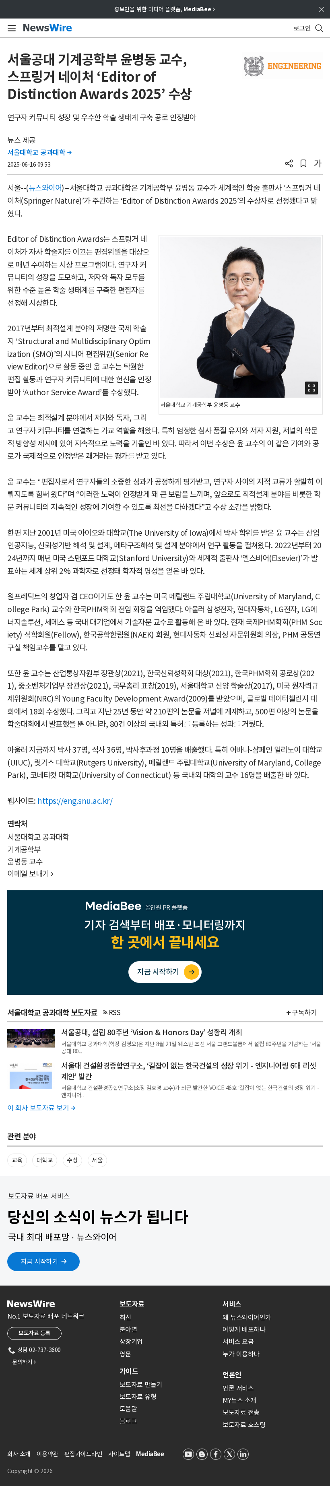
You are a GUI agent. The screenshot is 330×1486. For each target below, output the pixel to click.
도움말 (128, 1409)
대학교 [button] (45, 1160)
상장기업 (131, 1341)
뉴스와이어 (45, 188)
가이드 (129, 1371)
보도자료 (132, 1304)
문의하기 (23, 1362)
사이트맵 (119, 1454)
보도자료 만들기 (141, 1385)
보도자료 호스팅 (244, 1425)
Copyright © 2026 (29, 1471)
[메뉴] (10, 28)
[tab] (167, 1304)
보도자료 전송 (241, 1412)
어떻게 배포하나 (244, 1329)
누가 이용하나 (241, 1354)
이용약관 (47, 1454)
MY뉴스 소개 (239, 1400)
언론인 (232, 1374)
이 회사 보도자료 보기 (41, 1108)
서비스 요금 (238, 1341)
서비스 (232, 1304)
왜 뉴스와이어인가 (247, 1317)
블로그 (128, 1421)
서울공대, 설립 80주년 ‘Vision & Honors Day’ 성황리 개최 (151, 1032)
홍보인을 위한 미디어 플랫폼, (164, 9)
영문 (125, 1354)
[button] (289, 164)
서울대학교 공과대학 (39, 152)
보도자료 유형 (138, 1397)
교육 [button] (17, 1160)
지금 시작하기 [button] (39, 1261)
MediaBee (150, 1454)
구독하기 (304, 1012)
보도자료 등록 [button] (34, 1333)
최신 (125, 1317)
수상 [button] (72, 1160)
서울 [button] (97, 1160)
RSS (115, 1012)
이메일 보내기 (30, 874)
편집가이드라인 (83, 1454)
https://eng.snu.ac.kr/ (74, 801)
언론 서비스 (238, 1388)
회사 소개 (19, 1454)
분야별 (128, 1329)
